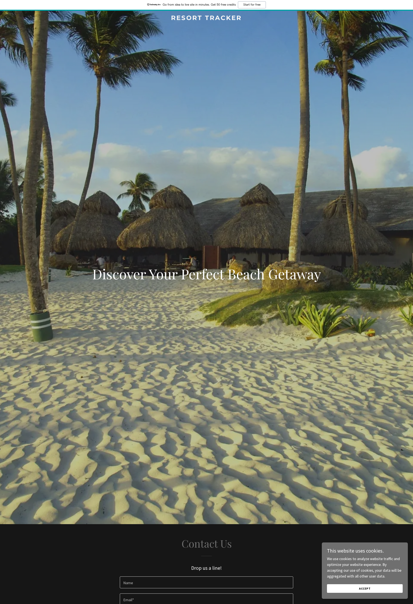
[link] (206, 18)
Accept (365, 588)
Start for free (251, 4)
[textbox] (206, 582)
